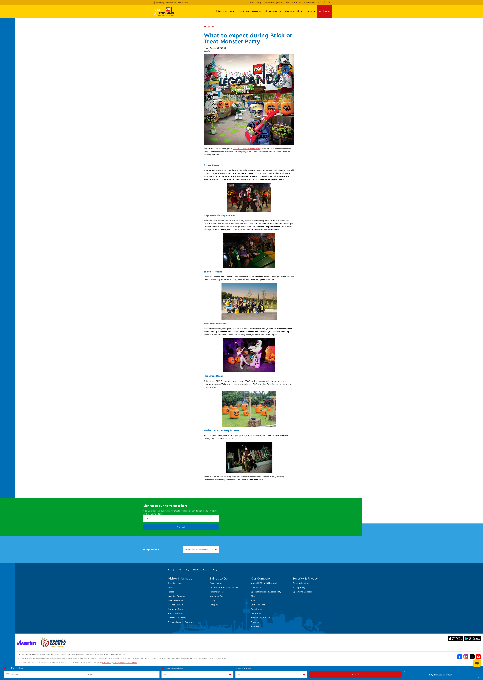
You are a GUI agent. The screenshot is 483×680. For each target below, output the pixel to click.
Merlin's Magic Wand (260, 617)
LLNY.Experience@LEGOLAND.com (125, 663)
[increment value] (230, 674)
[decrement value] (165, 674)
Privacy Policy (299, 587)
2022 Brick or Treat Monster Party (205, 570)
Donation (255, 622)
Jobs (251, 2)
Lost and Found (258, 604)
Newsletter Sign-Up (273, 2)
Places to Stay (216, 583)
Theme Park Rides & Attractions (224, 587)
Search (355, 674)
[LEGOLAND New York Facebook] (459, 656)
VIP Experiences (175, 613)
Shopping (214, 604)
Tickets (171, 587)
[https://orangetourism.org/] (53, 642)
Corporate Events (176, 609)
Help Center (106, 663)
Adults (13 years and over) (174, 668)
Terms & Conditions (301, 583)
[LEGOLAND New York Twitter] (472, 656)
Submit (181, 527)
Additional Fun (216, 596)
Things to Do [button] (271, 11)
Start (170, 570)
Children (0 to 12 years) (243, 668)
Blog (258, 2)
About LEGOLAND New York (264, 583)
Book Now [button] (324, 11)
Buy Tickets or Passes (441, 674)
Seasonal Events (217, 591)
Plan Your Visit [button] (292, 11)
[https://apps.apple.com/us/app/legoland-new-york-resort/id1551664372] (455, 638)
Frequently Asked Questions (181, 622)
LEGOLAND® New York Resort (246, 148)
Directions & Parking (177, 617)
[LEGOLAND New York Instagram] (465, 656)
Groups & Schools (176, 604)
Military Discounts (176, 600)
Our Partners (257, 613)
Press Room (256, 609)
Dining (212, 600)
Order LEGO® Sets (293, 2)
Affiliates (255, 626)
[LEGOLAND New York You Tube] (478, 656)
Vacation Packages (176, 596)
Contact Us (309, 2)
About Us (179, 570)
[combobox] (201, 549)
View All (210, 26)
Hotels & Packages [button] (248, 11)
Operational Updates (302, 591)
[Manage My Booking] (318, 2)
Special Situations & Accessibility (266, 591)
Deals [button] (309, 11)
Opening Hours (175, 583)
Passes (171, 591)
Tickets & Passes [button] (223, 11)
